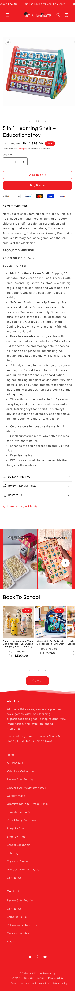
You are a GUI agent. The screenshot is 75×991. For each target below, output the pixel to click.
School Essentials (19, 845)
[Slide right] (45, 121)
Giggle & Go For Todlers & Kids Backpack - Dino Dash (50, 642)
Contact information (34, 978)
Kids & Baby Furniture (21, 820)
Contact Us (14, 877)
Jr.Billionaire (35, 973)
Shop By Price (16, 836)
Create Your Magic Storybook (26, 787)
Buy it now (37, 185)
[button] (7, 15)
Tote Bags (13, 853)
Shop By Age (15, 828)
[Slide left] (29, 121)
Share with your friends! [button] (22, 506)
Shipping (23, 148)
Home (11, 754)
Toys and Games (18, 861)
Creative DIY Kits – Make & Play (28, 803)
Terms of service (18, 933)
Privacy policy (55, 978)
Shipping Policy (17, 916)
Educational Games (19, 812)
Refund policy (60, 983)
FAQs (10, 941)
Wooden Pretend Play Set (24, 869)
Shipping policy (40, 983)
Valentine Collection (20, 771)
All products (15, 763)
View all (37, 680)
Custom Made (16, 795)
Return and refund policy (23, 925)
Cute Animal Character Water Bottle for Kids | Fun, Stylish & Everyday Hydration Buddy (18, 644)
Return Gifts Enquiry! (21, 779)
